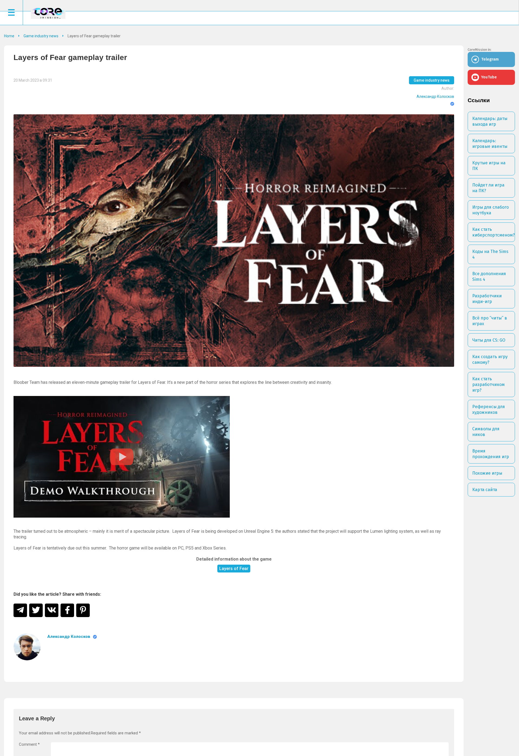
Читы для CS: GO (488, 340)
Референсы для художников (488, 409)
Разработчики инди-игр (487, 298)
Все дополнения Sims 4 (489, 276)
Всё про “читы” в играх (489, 320)
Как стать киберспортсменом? (493, 232)
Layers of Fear (233, 568)
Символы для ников (486, 431)
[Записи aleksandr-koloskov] (27, 646)
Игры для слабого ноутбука (490, 210)
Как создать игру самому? (490, 359)
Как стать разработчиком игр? (488, 384)
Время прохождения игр (490, 453)
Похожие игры (487, 473)
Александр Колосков (435, 96)
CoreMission (48, 13)
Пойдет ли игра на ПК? (488, 187)
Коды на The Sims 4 (490, 254)
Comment (29, 744)
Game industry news (432, 80)
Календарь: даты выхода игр (489, 121)
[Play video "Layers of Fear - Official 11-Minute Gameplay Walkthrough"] (122, 457)
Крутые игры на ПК (488, 165)
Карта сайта (484, 489)
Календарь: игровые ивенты (489, 143)
